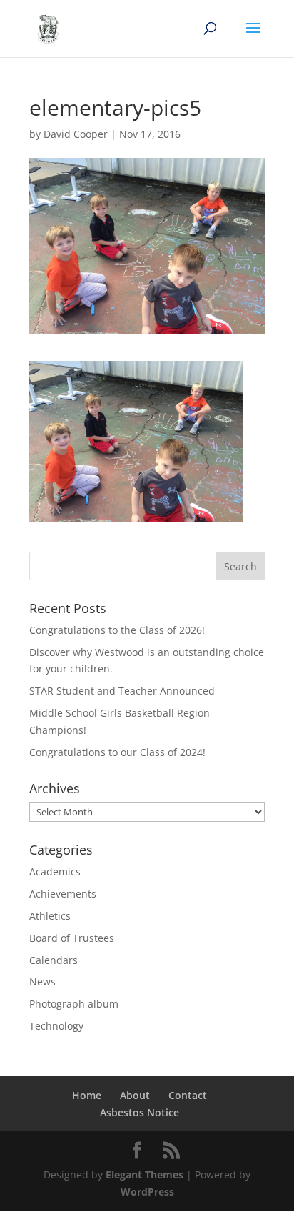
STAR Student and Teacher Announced (122, 690)
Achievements (62, 893)
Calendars (53, 960)
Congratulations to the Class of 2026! (117, 630)
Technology (56, 1026)
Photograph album (73, 1003)
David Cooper (76, 134)
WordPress (147, 1191)
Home (86, 1095)
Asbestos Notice (139, 1112)
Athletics (50, 916)
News (42, 981)
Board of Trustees (71, 938)
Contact (187, 1095)
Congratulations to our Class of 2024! (117, 752)
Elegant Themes (144, 1174)
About (135, 1095)
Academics (55, 871)
